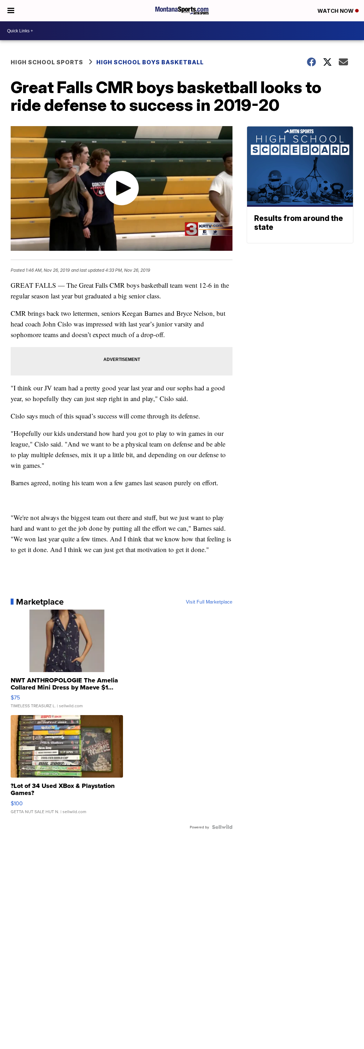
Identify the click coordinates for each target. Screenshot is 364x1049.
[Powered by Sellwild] (222, 826)
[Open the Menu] (10, 10)
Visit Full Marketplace (209, 601)
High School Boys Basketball (150, 62)
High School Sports (47, 62)
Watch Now (336, 10)
